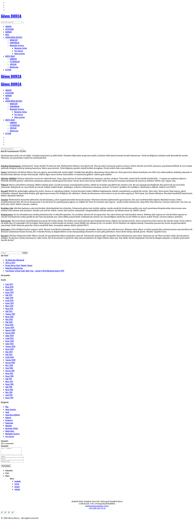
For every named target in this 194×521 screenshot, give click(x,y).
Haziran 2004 (10, 333)
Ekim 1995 (8, 392)
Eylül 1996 (8, 387)
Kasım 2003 (9, 341)
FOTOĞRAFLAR (15, 61)
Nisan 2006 (9, 316)
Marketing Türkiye (11, 428)
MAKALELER (14, 40)
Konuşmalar (9, 423)
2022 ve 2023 (10, 262)
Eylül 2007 (9, 311)
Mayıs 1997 (9, 381)
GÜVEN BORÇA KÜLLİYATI (13, 37)
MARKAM (8, 32)
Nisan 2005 (9, 324)
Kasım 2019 (9, 292)
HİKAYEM (8, 26)
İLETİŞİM (8, 69)
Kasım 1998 (9, 376)
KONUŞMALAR (14, 42)
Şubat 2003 (9, 343)
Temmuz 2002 (10, 346)
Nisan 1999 (9, 373)
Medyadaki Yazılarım (17, 45)
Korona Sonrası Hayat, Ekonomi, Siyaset (18, 265)
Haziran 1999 (9, 370)
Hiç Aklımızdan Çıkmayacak (14, 260)
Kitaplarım (9, 420)
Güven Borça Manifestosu (14, 268)
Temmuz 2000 (10, 360)
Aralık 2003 (9, 338)
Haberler (8, 417)
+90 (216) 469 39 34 (97, 508)
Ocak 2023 (9, 284)
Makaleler (8, 425)
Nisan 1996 (9, 389)
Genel (7, 412)
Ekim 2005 (9, 319)
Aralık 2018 (9, 300)
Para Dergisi (18, 51)
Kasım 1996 (9, 384)
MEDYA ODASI (10, 56)
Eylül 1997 (8, 378)
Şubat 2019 (9, 297)
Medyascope (14, 67)
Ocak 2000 (9, 368)
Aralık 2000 (9, 357)
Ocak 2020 (9, 289)
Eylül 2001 (8, 354)
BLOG (7, 34)
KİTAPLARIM (9, 29)
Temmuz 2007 (10, 314)
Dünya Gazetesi (19, 53)
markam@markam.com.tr (97, 506)
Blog (6, 406)
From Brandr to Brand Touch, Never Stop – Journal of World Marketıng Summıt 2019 (34, 270)
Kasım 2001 (9, 349)
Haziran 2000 (10, 362)
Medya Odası (9, 431)
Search (25, 253)
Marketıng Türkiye (20, 48)
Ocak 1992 (9, 395)
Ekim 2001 (9, 351)
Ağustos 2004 (10, 330)
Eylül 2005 (9, 322)
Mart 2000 (9, 365)
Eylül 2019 (8, 295)
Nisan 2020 (9, 287)
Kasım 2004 (9, 327)
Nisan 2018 (9, 308)
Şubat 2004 (9, 335)
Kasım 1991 (9, 397)
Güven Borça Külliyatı (12, 415)
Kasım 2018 (9, 303)
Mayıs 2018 (9, 306)
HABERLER (13, 59)
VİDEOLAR (13, 64)
